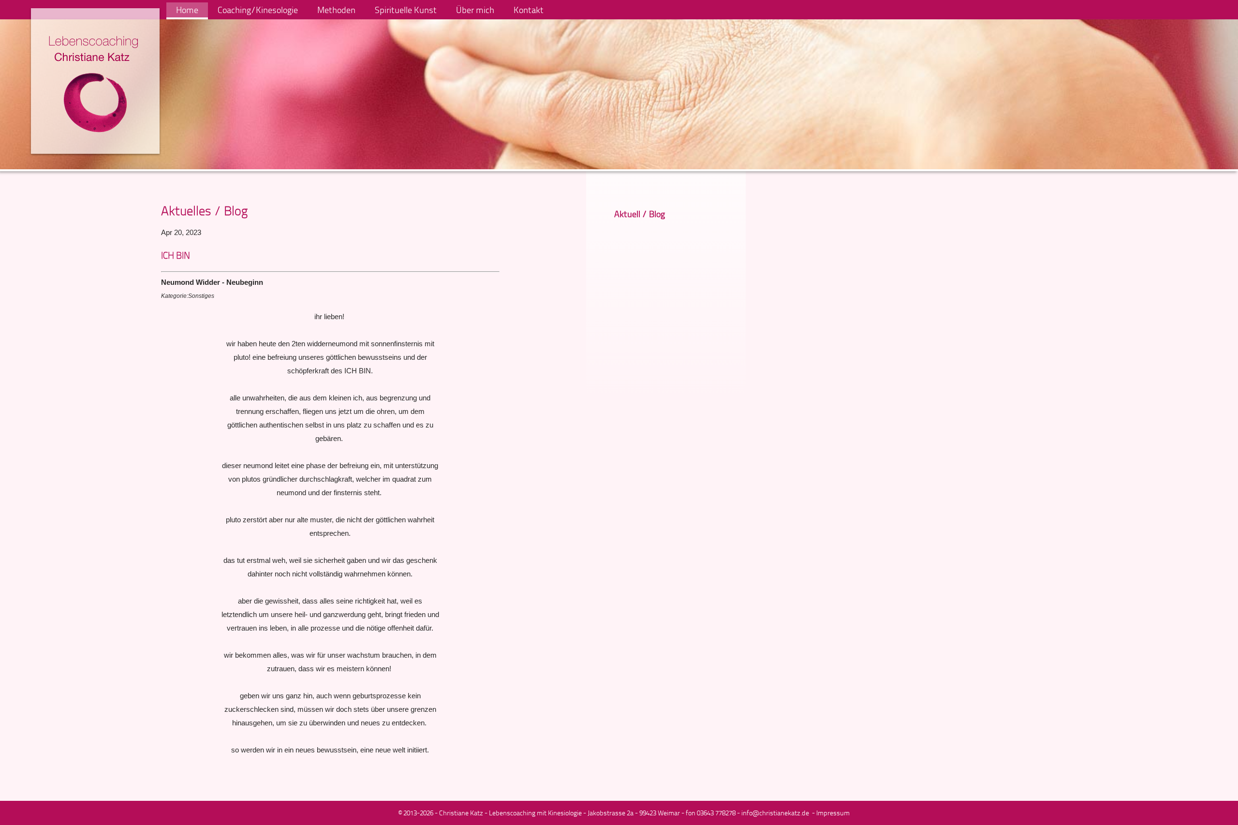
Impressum (833, 812)
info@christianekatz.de (775, 812)
